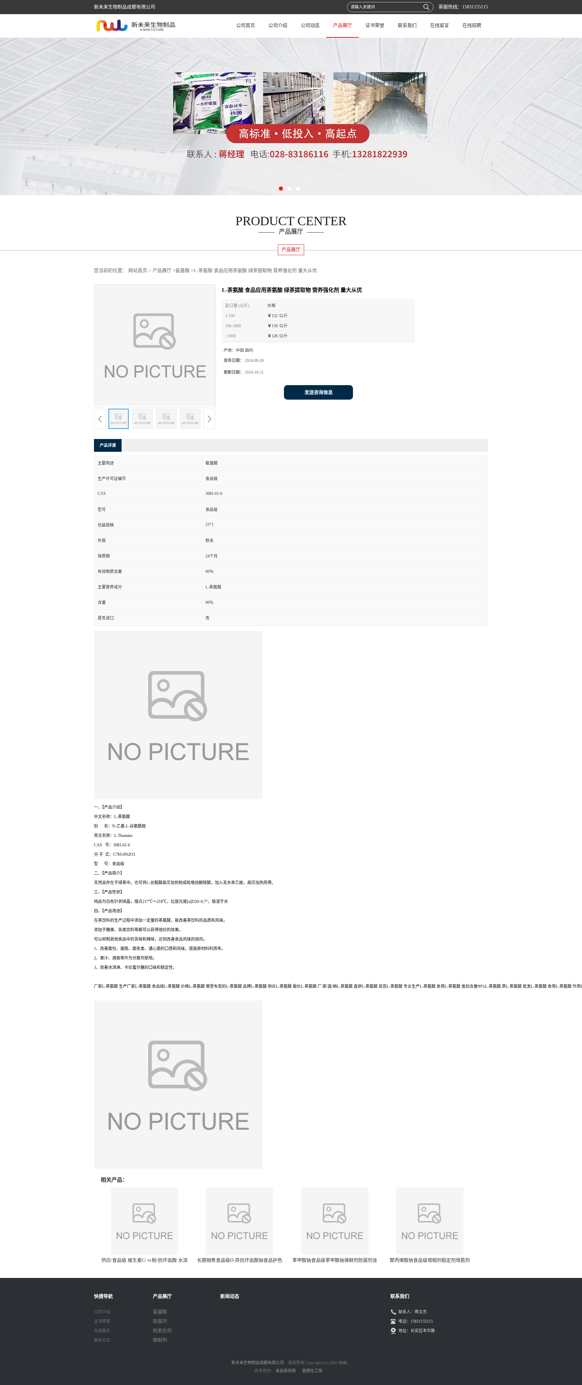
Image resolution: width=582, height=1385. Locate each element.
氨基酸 (182, 270)
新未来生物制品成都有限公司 (257, 1362)
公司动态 (310, 25)
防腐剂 (160, 1321)
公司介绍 (277, 25)
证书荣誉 (374, 25)
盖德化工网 (312, 1371)
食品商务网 (286, 1371)
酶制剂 (160, 1340)
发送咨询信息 (318, 392)
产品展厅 (342, 25)
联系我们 (407, 25)
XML (343, 1362)
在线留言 (439, 25)
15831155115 (475, 6)
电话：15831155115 (415, 1321)
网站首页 (137, 270)
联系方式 (102, 1340)
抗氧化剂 (162, 1330)
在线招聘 (471, 25)
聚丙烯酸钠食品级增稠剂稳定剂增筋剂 (430, 1260)
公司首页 (245, 25)
